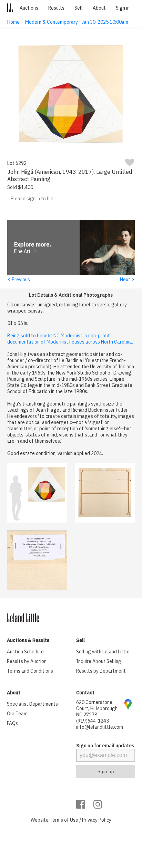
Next (127, 279)
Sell (78, 8)
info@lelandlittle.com (99, 727)
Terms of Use (64, 820)
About (99, 8)
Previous (18, 279)
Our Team (17, 714)
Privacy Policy (96, 820)
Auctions (29, 8)
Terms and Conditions (30, 671)
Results (56, 8)
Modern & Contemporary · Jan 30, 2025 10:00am (76, 22)
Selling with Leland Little (103, 652)
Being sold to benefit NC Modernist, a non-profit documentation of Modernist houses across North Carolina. (70, 339)
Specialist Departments (32, 704)
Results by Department (101, 671)
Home (13, 22)
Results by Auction (27, 661)
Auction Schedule (25, 652)
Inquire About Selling (98, 661)
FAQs (12, 723)
